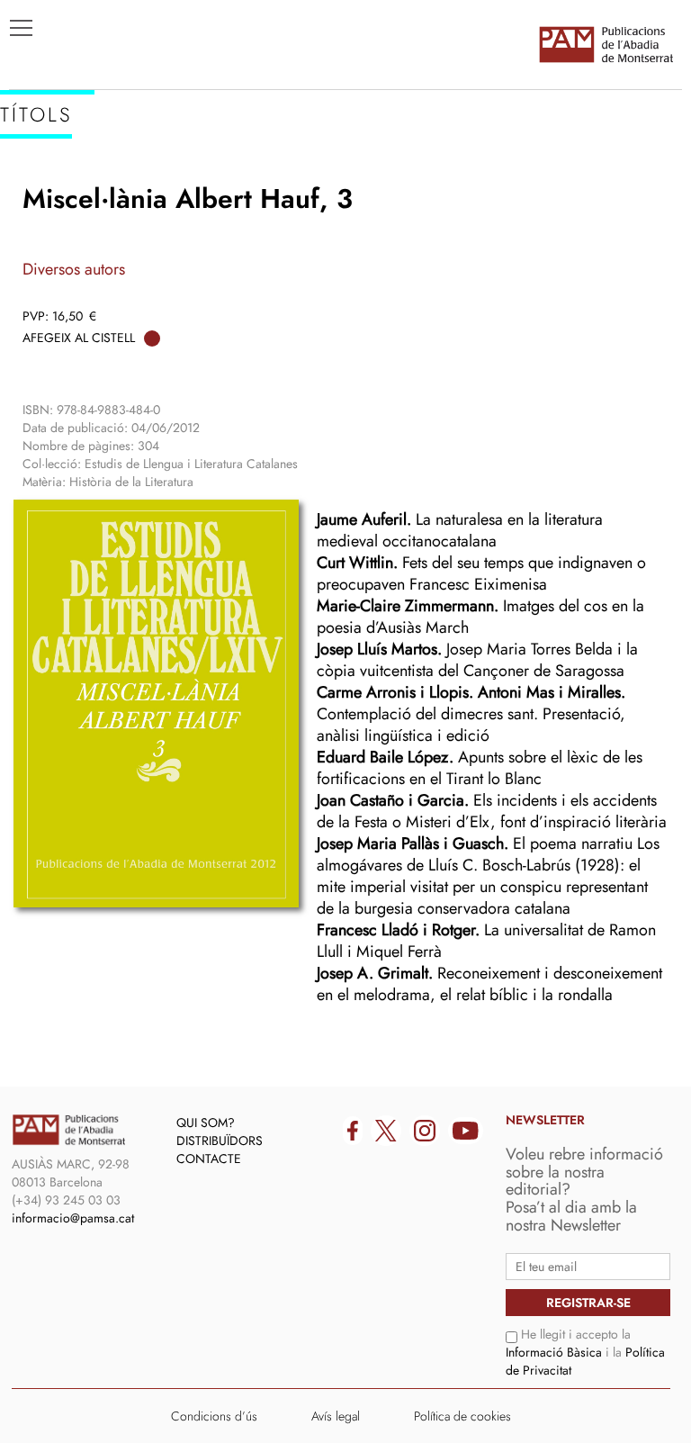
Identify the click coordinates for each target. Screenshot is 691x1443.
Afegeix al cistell (78, 338)
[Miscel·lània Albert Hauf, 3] (156, 703)
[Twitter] (386, 1130)
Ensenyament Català (99, 244)
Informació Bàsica (554, 1352)
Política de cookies (462, 1416)
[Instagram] (424, 1130)
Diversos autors (73, 269)
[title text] (605, 44)
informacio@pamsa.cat (73, 1218)
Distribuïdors (219, 1141)
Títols (42, 190)
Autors (46, 217)
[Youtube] (465, 1130)
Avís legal (335, 1416)
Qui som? (205, 1123)
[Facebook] (353, 1130)
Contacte (208, 1159)
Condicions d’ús (214, 1416)
